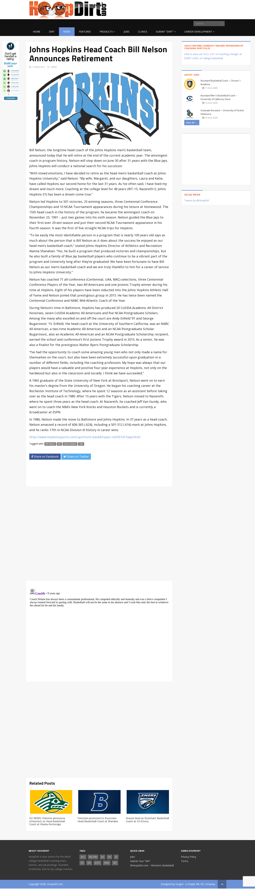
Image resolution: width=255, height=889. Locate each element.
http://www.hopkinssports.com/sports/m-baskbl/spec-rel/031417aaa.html (84, 437)
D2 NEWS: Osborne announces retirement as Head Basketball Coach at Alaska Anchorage (47, 821)
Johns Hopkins (70, 444)
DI (116, 856)
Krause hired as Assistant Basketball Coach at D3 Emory (147, 819)
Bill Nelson (50, 444)
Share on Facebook (46, 456)
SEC (115, 862)
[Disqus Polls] (99, 533)
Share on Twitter (77, 456)
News (66, 31)
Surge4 (179, 884)
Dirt (52, 31)
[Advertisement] (198, 9)
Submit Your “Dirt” (140, 861)
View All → (192, 122)
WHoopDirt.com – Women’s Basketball (152, 865)
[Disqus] (99, 630)
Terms (184, 861)
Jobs (126, 31)
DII (82, 862)
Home (36, 31)
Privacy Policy (188, 856)
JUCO (97, 862)
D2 (102, 856)
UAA (81, 444)
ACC (83, 856)
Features (85, 31)
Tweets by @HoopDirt (196, 200)
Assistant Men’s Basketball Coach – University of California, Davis (219, 97)
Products (106, 31)
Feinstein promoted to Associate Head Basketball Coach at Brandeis (98, 819)
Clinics (142, 31)
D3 (109, 856)
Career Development (198, 31)
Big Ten (93, 856)
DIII (59, 444)
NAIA (106, 862)
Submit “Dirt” (164, 31)
